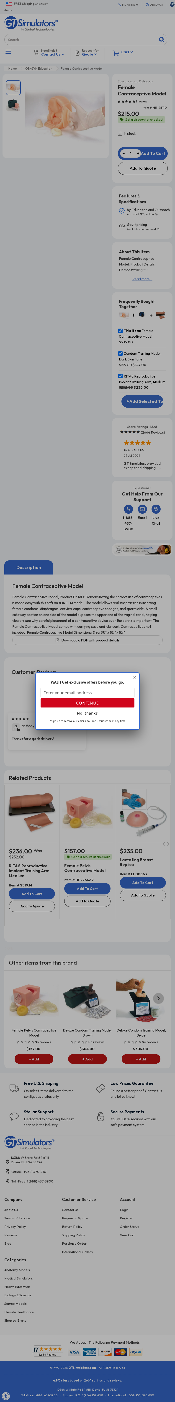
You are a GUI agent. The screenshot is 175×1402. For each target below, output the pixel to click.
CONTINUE (87, 703)
